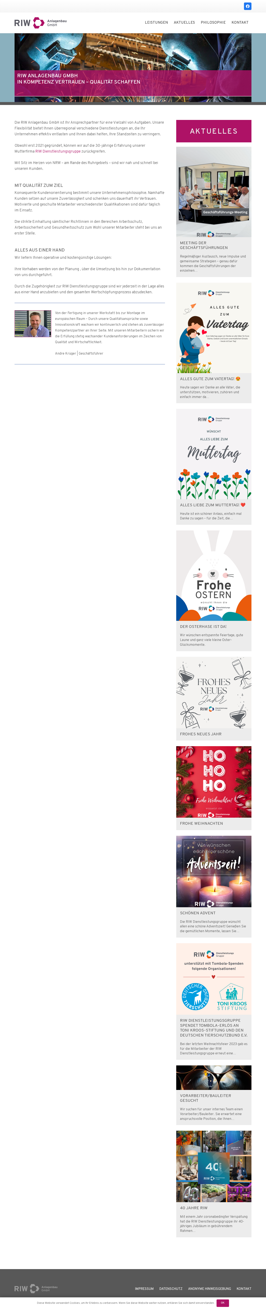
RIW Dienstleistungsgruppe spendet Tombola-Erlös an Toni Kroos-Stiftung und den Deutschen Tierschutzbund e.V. (214, 1028)
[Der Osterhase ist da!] (213, 533)
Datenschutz (170, 1289)
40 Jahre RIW (194, 1208)
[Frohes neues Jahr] (213, 659)
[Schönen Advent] (213, 838)
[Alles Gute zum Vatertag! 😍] (213, 285)
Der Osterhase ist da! (203, 627)
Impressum (144, 1289)
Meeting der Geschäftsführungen (204, 246)
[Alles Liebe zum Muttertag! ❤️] (213, 411)
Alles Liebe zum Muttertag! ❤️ (213, 505)
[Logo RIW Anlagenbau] (40, 22)
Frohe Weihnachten (201, 823)
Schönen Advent (198, 913)
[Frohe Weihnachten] (213, 749)
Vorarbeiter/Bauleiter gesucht (205, 1098)
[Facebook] (247, 6)
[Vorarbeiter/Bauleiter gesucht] (213, 1068)
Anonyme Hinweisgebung (209, 1289)
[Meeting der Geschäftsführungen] (213, 149)
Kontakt (244, 1289)
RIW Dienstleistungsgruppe (58, 151)
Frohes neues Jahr (201, 734)
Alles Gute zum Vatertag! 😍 (210, 379)
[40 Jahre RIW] (213, 1133)
